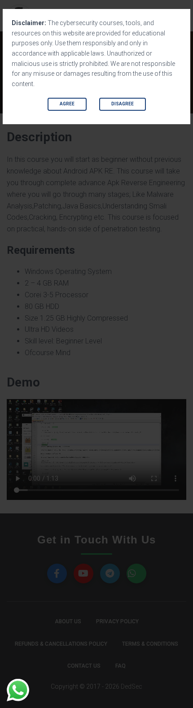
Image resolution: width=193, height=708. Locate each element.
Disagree (122, 103)
